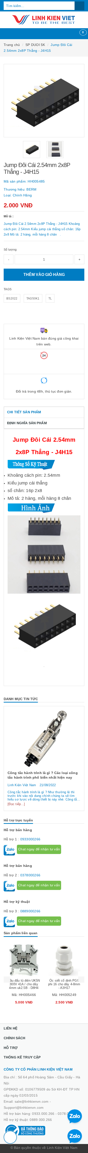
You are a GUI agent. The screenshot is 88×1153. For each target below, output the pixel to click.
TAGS (7, 289)
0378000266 (30, 875)
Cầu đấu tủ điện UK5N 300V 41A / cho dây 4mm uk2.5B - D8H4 (24, 984)
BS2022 (12, 298)
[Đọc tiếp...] (16, 804)
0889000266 (30, 911)
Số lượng (10, 249)
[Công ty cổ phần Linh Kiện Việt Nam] (44, 20)
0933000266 (30, 839)
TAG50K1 (33, 298)
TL (50, 298)
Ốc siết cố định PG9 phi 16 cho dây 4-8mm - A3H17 (64, 984)
